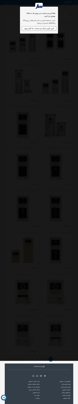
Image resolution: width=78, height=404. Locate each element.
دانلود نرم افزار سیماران (34, 384)
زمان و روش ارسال (65, 387)
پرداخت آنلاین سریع (34, 390)
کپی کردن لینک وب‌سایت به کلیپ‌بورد (39, 28)
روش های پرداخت (65, 384)
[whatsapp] (37, 376)
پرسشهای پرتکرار (66, 393)
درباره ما (37, 398)
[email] (33, 376)
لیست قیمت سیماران (34, 381)
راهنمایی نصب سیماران (33, 387)
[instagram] (41, 376)
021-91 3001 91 (38, 366)
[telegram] (44, 376)
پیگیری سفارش (66, 390)
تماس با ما (37, 395)
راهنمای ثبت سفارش (65, 381)
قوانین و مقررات (66, 395)
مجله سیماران (66, 398)
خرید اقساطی (36, 393)
